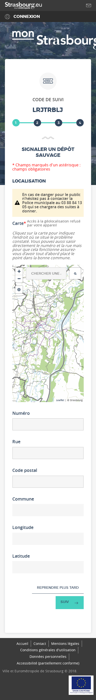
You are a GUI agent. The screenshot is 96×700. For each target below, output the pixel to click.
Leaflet (60, 400)
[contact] (89, 5)
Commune (23, 499)
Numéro (21, 413)
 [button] (75, 273)
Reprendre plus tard (58, 587)
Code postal (24, 470)
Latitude (21, 556)
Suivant (70, 602)
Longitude (22, 527)
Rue (16, 441)
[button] (19, 271)
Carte (19, 223)
